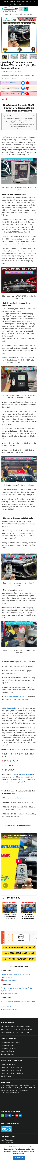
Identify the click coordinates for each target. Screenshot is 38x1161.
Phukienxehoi (22, 727)
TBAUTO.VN (10, 1147)
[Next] (34, 34)
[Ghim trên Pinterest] (16, 1115)
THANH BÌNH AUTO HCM (22, 774)
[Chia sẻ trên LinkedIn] (20, 1115)
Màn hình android (14, 1151)
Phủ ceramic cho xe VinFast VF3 (15, 137)
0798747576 (14, 93)
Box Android (25, 1151)
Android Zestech (7, 1142)
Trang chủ (8, 14)
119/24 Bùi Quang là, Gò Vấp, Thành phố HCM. (17, 988)
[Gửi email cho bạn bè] (13, 1115)
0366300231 (14, 88)
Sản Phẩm (16, 14)
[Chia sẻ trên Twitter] (9, 1115)
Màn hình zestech (7, 1140)
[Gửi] (26, 9)
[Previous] (4, 34)
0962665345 (14, 83)
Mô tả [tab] (4, 99)
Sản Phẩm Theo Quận (26, 14)
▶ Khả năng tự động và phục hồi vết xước (20, 126)
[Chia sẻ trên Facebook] (6, 1115)
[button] (35, 9)
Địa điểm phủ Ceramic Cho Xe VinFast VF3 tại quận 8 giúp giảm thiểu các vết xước (18, 120)
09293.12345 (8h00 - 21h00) (22, 953)
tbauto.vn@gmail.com (10, 980)
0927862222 (7, 1006)
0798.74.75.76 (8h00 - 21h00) (22, 959)
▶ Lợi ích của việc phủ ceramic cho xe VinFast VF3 (22, 124)
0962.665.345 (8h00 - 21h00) (22, 947)
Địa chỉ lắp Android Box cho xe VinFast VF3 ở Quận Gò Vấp (28, 916)
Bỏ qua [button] (25, 4)
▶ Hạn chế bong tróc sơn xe (16, 128)
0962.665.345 (7, 977)
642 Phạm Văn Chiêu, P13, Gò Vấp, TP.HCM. (16, 974)
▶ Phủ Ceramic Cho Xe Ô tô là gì (18, 123)
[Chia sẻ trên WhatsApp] (2, 1115)
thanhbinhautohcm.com (19, 798)
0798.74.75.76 (7, 991)
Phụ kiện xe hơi (9, 708)
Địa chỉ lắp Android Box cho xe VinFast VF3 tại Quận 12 (10, 916)
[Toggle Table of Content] (32, 116)
